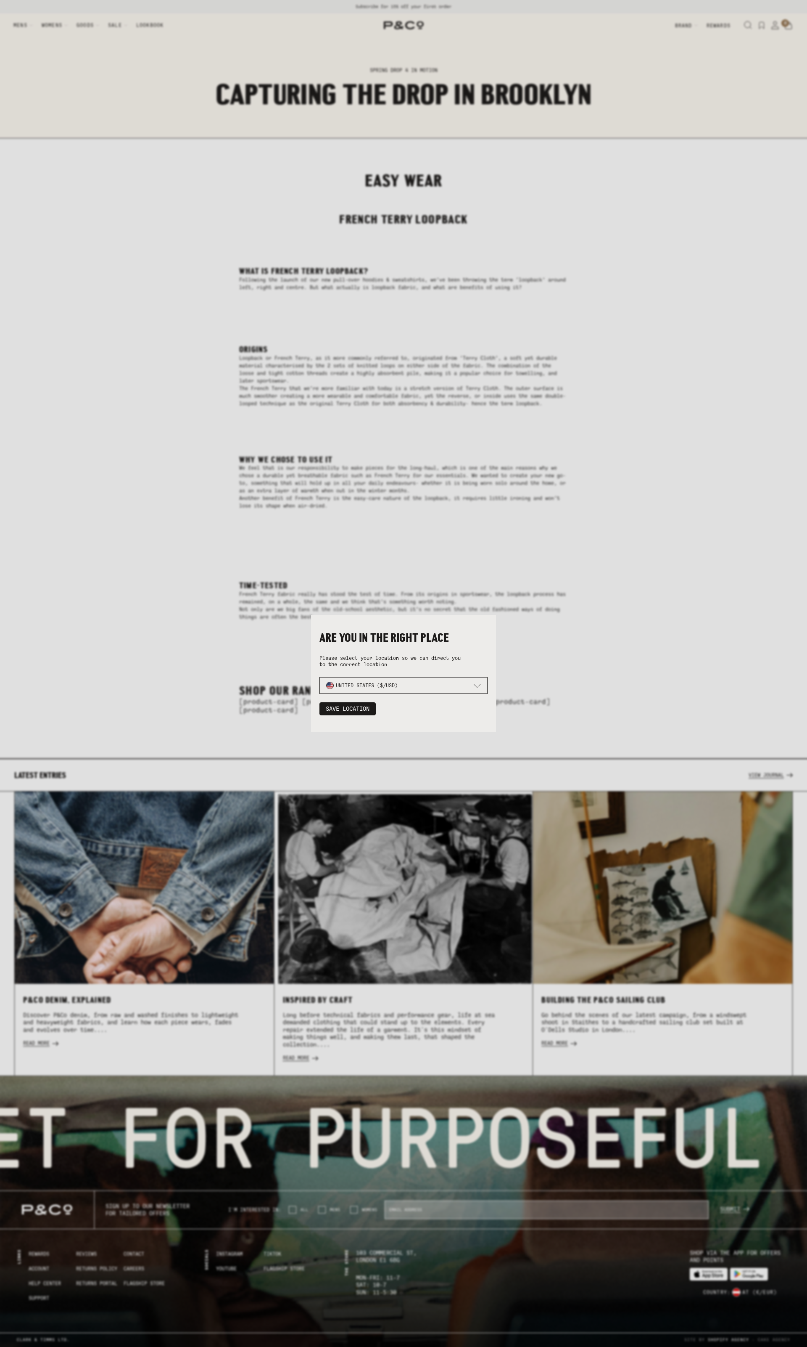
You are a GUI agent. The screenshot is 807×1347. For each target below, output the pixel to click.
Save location (347, 709)
